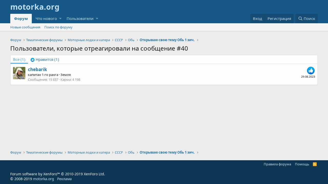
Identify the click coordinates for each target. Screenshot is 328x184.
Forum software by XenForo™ (57, 173)
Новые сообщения (25, 27)
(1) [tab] (19, 59)
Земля (65, 74)
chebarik (37, 69)
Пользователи (80, 18)
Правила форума (277, 164)
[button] (60, 18)
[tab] (45, 59)
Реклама (64, 178)
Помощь (302, 164)
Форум (21, 18)
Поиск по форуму (58, 27)
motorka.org (43, 178)
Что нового (46, 18)
